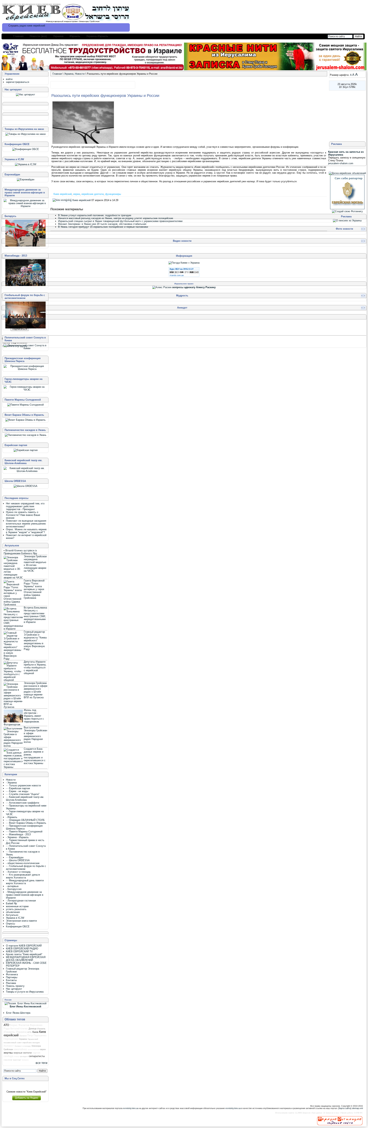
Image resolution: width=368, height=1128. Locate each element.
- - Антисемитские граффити (22, 802)
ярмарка (25, 1060)
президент (24, 1056)
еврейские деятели (92, 194)
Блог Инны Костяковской (25, 1006)
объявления (13, 912)
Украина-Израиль (97, 36)
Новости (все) (38, 36)
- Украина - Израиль (17, 837)
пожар (16, 1056)
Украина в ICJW (15, 917)
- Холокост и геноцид (18, 871)
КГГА (29, 1032)
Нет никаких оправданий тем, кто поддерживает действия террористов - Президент (25, 506)
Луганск (22, 1036)
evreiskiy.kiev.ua (130, 1108)
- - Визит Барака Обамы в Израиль (26, 822)
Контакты (11, 980)
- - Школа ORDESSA (18, 860)
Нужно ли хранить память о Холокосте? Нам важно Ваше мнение (23, 515)
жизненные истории (17, 906)
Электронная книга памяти (21, 920)
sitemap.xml (357, 1108)
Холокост (9, 1046)
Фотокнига (12, 974)
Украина (58, 36)
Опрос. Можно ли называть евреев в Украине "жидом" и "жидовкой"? (26, 531)
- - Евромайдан (14, 857)
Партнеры (11, 977)
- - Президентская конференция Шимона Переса (24, 827)
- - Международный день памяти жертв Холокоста (25, 882)
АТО (6, 1025)
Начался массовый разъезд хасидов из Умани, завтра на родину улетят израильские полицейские (115, 218)
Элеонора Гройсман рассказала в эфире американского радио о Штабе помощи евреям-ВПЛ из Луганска (35, 690)
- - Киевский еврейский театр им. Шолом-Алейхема (25, 798)
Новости (80, 73)
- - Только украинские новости (23, 785)
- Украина (11, 782)
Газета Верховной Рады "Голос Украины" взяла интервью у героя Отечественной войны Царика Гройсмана (34, 589)
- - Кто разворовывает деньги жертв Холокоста (23, 876)
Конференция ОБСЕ (18, 926)
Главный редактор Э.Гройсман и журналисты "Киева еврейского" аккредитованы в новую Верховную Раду (35, 640)
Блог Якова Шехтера (18, 1012)
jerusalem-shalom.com (340, 163)
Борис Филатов (19, 1025)
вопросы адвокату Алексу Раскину (194, 287)
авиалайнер (20, 1049)
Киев (35, 1031)
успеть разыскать (16, 909)
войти (9, 79)
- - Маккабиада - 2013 (18, 834)
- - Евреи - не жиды (17, 791)
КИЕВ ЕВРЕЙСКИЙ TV (19, 951)
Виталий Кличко (19, 1028)
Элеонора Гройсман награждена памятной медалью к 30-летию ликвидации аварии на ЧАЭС (35, 563)
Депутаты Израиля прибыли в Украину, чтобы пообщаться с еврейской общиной (35, 667)
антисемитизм (33, 1049)
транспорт (17, 1060)
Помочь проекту (15, 986)
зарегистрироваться (17, 82)
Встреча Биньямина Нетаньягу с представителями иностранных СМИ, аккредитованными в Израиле (35, 614)
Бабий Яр (11, 903)
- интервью (12, 886)
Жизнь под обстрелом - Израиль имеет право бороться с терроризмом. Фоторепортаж (24, 717)
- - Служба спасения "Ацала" (22, 794)
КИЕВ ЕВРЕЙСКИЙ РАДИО (22, 948)
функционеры (113, 194)
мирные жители (23, 1052)
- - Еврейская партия (18, 788)
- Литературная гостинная (21, 900)
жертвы (8, 1052)
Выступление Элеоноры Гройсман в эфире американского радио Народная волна (35, 734)
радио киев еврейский (32, 25)
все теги (41, 1063)
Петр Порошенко (36, 1035)
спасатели (8, 1060)
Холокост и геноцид (22, 1046)
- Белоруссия (13, 889)
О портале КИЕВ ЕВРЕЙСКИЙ (24, 945)
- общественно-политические (22, 863)
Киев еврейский (62, 194)
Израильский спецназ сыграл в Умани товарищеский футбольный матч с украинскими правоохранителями (120, 221)
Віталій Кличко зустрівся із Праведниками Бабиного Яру (20, 552)
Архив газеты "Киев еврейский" (24, 954)
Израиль (75, 36)
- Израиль (11, 817)
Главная (18, 36)
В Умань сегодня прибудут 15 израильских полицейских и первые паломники (103, 226)
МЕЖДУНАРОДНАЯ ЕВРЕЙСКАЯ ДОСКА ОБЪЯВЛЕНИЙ (25, 958)
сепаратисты (37, 1056)
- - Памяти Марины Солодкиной (24, 831)
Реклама (11, 983)
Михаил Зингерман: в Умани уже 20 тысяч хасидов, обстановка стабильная (102, 224)
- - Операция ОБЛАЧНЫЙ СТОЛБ (25, 820)
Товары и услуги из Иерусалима (25, 991)
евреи (76, 194)
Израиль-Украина (15, 1031)
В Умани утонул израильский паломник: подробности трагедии (94, 215)
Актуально (12, 915)
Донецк (32, 1028)
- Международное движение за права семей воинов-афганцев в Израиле (24, 895)
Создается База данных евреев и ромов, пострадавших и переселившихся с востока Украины (34, 756)
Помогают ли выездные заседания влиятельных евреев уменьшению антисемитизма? (26, 523)
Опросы (10, 923)
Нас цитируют (14, 988)
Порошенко (11, 1038)
